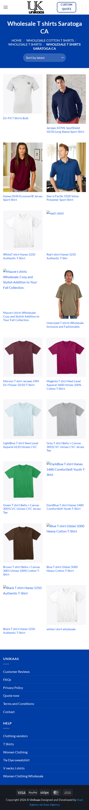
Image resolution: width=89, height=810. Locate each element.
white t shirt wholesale (61, 629)
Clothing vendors (15, 736)
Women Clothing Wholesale (23, 776)
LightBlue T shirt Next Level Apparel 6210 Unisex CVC (20, 445)
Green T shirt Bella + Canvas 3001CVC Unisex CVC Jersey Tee (22, 509)
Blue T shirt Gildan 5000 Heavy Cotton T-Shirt (62, 568)
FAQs (7, 679)
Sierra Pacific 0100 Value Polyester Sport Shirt (63, 198)
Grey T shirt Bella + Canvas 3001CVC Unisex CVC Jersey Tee (65, 447)
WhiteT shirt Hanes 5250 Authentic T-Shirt (19, 256)
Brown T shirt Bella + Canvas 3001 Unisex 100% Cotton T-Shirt (21, 570)
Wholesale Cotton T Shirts (50, 40)
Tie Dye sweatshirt (16, 760)
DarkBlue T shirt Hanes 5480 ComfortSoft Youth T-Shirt (65, 507)
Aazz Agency (51, 804)
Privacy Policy (13, 688)
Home (17, 40)
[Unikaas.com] (36, 7)
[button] (5, 7)
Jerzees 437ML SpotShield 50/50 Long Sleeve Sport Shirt (65, 129)
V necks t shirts (14, 768)
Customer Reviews (16, 672)
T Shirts (8, 744)
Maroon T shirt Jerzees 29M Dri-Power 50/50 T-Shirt (21, 383)
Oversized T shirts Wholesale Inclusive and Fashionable (65, 324)
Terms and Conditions (18, 704)
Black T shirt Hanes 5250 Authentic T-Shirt (19, 630)
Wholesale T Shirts (25, 44)
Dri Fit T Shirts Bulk (15, 118)
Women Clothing (15, 752)
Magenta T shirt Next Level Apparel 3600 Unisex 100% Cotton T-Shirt (64, 385)
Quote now (11, 695)
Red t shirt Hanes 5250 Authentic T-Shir (61, 256)
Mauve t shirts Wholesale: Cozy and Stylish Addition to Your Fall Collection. (21, 316)
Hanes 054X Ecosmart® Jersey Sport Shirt (22, 198)
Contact (9, 712)
